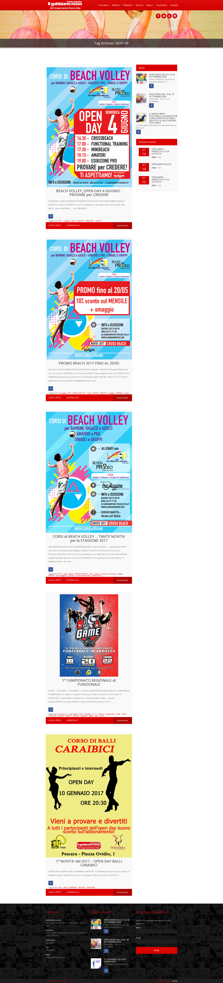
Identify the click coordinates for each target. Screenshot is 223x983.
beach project (68, 574)
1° (67, 714)
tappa (91, 715)
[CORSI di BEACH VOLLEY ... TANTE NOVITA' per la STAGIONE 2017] (89, 471)
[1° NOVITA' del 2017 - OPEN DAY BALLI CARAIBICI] (89, 794)
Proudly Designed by (166, 981)
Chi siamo (103, 5)
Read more (122, 225)
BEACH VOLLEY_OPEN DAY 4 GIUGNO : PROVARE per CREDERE (89, 192)
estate (97, 574)
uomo (102, 715)
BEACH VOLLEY (79, 393)
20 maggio (62, 393)
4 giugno (66, 220)
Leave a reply (54, 225)
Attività (116, 5)
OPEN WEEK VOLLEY (161, 164)
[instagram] (174, 15)
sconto (126, 393)
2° (93, 714)
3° (96, 714)
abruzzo (101, 714)
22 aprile (87, 714)
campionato (110, 714)
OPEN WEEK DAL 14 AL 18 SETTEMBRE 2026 (161, 95)
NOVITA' (80, 220)
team (96, 715)
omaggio (111, 393)
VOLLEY (98, 220)
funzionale (52, 715)
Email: (138, 938)
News (149, 5)
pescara (71, 575)
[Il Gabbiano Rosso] (64, 8)
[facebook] (158, 15)
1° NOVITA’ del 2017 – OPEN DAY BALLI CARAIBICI (89, 863)
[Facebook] (50, 216)
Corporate (162, 5)
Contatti (174, 5)
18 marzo (61, 714)
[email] (163, 15)
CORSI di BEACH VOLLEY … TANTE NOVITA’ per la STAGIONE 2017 (89, 538)
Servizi (140, 5)
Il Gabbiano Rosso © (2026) (56, 981)
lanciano (61, 715)
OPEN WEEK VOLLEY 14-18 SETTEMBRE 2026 (162, 76)
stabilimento (96, 575)
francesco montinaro (108, 574)
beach (73, 220)
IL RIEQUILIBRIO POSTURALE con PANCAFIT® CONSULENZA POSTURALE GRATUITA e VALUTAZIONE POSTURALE (163, 118)
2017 (60, 220)
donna (124, 714)
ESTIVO (96, 393)
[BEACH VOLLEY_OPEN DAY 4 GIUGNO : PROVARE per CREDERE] (89, 126)
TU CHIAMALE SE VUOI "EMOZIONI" (115, 960)
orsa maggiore (61, 575)
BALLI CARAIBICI (70, 887)
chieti (118, 714)
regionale (84, 715)
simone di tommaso (83, 575)
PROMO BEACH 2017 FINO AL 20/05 (89, 363)
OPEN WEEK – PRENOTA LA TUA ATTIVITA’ (160, 151)
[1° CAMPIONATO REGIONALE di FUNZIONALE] (89, 634)
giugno (120, 574)
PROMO (119, 393)
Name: (138, 927)
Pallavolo (128, 5)
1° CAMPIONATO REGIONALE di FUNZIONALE (89, 682)
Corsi (89, 393)
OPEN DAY (89, 220)
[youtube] (169, 15)
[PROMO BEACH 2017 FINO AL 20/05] (89, 298)
